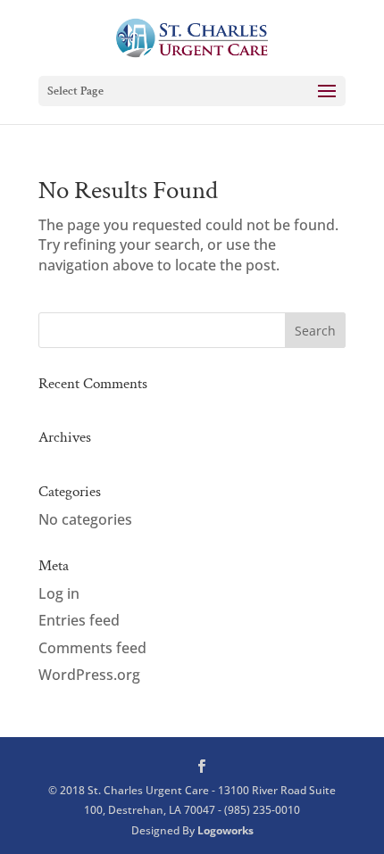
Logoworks (225, 830)
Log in (58, 593)
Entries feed (79, 620)
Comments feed (92, 648)
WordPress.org (89, 674)
